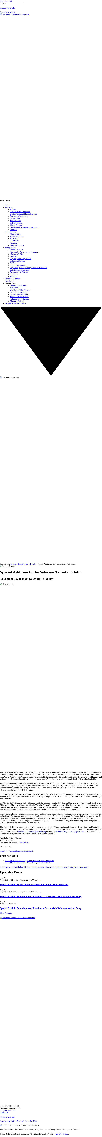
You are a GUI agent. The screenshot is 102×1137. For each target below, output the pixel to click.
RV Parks (14, 238)
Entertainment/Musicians (19, 270)
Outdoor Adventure (17, 265)
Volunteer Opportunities (19, 299)
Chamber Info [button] (10, 283)
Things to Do (10, 247)
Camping (13, 243)
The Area (8, 207)
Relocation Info (16, 223)
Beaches (13, 256)
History (13, 209)
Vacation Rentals (16, 236)
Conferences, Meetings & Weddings (24, 227)
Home (7, 205)
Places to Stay (10, 232)
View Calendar (6, 913)
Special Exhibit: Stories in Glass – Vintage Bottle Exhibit (28, 863)
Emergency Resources (18, 216)
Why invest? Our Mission (20, 290)
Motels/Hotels (15, 234)
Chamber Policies (17, 301)
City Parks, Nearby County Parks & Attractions (28, 268)
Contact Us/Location (18, 285)
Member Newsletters (18, 292)
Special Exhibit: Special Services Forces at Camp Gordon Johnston (34, 884)
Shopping (14, 274)
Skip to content (6, 1)
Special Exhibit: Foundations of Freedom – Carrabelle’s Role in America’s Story (40, 896)
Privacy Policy (22, 1121)
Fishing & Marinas (17, 261)
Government (15, 218)
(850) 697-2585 (9, 1110)
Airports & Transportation (20, 212)
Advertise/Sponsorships (19, 294)
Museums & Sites (17, 254)
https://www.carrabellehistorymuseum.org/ (16, 851)
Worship (13, 230)
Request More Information (15, 303)
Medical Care (15, 221)
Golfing (13, 263)
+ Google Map (23, 842)
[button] (6, 201)
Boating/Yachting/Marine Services (23, 214)
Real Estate (9, 281)
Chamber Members (12, 279)
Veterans (13, 276)
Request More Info (7, 8)
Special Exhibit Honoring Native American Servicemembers (29, 861)
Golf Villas (14, 241)
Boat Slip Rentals (17, 245)
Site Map (33, 1121)
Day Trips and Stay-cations (20, 259)
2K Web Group (62, 1134)
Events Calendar (16, 250)
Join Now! (14, 288)
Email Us (4, 1113)
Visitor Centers (16, 225)
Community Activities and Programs (24, 252)
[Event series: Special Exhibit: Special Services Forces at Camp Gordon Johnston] (39, 880)
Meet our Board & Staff (19, 297)
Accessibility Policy (8, 1121)
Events (33, 564)
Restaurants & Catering (19, 272)
